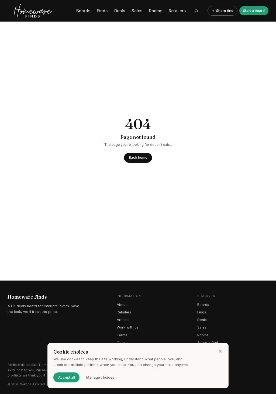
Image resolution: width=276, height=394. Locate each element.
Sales (137, 10)
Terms (122, 335)
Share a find (207, 342)
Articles (123, 319)
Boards (83, 10)
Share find (224, 10)
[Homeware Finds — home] (40, 11)
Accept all (66, 377)
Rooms (155, 10)
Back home (138, 157)
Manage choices (100, 377)
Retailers (177, 10)
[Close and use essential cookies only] (220, 351)
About (122, 304)
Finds (102, 10)
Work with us (128, 327)
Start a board (254, 10)
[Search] (196, 10)
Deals (119, 10)
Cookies (123, 342)
